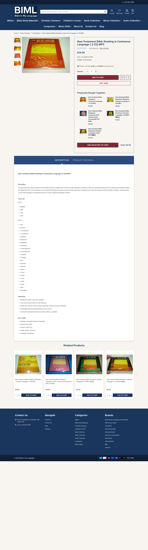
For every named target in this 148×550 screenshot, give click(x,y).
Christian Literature (50, 20)
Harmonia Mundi (110, 432)
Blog (102, 26)
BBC (106, 444)
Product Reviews (83, 160)
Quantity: (80, 71)
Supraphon (108, 426)
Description (62, 160)
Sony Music (108, 438)
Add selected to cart (97, 145)
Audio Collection (131, 20)
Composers (49, 26)
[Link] (25, 12)
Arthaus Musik (109, 441)
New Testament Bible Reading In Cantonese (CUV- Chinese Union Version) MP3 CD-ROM (58, 381)
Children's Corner (72, 20)
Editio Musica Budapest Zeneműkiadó (116, 419)
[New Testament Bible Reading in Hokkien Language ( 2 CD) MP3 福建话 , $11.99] (120, 364)
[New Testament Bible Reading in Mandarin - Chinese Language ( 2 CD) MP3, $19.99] (28, 364)
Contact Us (90, 26)
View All (107, 447)
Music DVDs (64, 26)
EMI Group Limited (110, 423)
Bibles (10, 20)
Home (16, 33)
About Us (78, 26)
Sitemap (47, 429)
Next (136, 374)
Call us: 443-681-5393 (24, 425)
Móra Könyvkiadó (110, 429)
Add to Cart (98, 77)
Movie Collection (111, 20)
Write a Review (104, 48)
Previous (12, 374)
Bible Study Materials (27, 20)
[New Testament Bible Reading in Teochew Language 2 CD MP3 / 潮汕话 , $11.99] (89, 364)
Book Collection (92, 20)
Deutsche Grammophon (112, 435)
